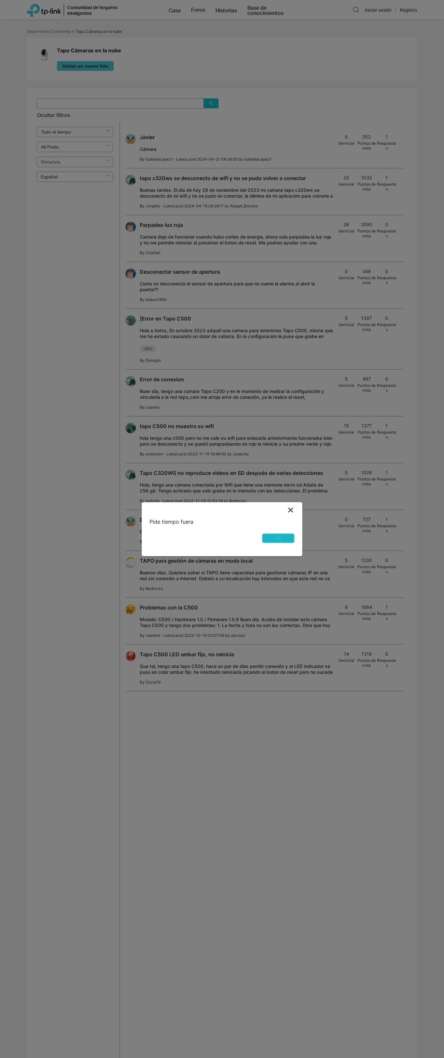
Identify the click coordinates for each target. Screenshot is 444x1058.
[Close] (290, 510)
